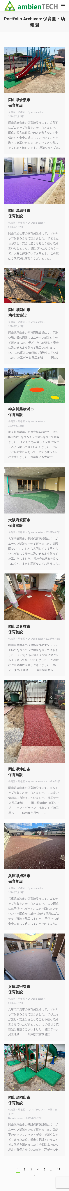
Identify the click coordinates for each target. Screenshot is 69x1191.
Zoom (29, 70)
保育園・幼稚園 (16, 112)
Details (39, 70)
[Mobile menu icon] (62, 5)
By (35, 112)
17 (58, 1169)
